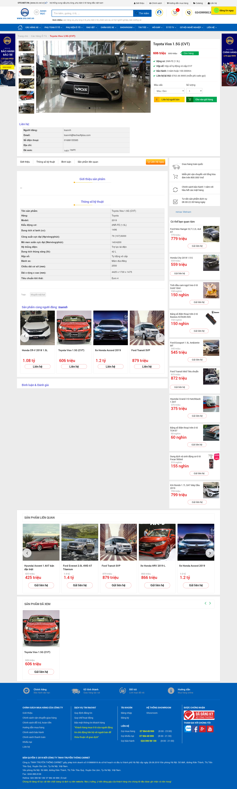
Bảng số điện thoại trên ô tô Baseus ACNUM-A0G (184, 315)
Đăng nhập (126, 712)
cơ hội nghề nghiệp (119, 19)
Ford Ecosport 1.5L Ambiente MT (184, 344)
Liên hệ (213, 3)
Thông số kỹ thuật (45, 161)
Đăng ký (125, 717)
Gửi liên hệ (197, 245)
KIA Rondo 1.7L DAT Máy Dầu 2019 (185, 487)
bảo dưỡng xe (135, 19)
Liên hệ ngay (157, 161)
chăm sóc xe (104, 19)
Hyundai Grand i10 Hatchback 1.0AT (185, 400)
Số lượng (190, 84)
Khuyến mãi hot (38, 294)
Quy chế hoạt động (83, 717)
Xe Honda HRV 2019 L (152, 565)
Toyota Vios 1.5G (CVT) (71, 350)
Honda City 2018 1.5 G (181, 257)
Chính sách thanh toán (34, 737)
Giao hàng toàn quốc (192, 164)
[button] (41, 70)
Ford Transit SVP (140, 350)
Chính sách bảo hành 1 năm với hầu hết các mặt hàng (197, 188)
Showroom (152, 712)
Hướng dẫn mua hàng (178, 3)
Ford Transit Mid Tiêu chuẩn (184, 371)
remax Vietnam (183, 211)
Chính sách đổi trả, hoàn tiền (37, 722)
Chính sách (156, 3)
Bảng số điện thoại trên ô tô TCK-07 (184, 429)
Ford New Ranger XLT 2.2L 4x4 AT (185, 230)
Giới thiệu (139, 3)
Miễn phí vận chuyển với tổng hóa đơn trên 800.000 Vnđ (199, 176)
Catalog (199, 3)
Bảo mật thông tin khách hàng (89, 722)
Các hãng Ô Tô (39, 36)
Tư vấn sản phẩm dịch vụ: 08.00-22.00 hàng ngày (194, 200)
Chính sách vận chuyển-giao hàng (40, 717)
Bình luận (66, 161)
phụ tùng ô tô (80, 19)
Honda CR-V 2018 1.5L (35, 350)
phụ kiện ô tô (93, 19)
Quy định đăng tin (83, 712)
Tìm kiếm (143, 13)
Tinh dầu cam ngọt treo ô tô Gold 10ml (184, 287)
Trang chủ (23, 36)
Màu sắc (158, 84)
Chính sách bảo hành (33, 732)
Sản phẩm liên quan (88, 161)
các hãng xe (68, 19)
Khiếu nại (27, 741)
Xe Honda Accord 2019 (108, 350)
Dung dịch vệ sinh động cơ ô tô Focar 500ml (185, 458)
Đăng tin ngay (224, 10)
